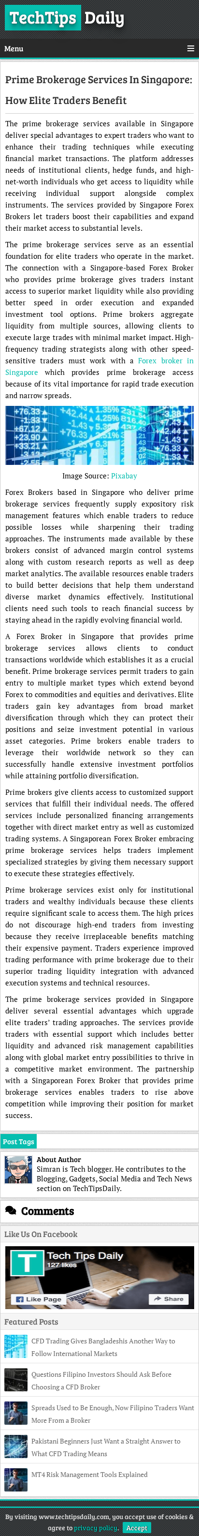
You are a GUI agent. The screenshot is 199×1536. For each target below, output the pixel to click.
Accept (137, 1527)
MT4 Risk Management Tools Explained (89, 1474)
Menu (13, 48)
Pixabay (124, 475)
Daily (67, 16)
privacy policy (95, 1527)
